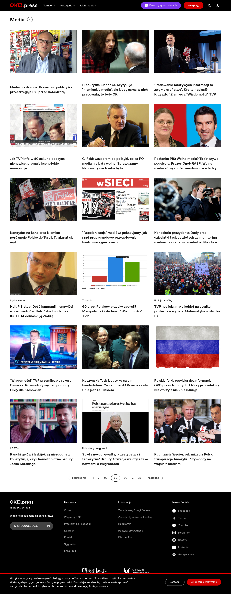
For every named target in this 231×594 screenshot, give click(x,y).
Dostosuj (174, 582)
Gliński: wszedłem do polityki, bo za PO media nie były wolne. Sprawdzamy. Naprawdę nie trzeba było (113, 164)
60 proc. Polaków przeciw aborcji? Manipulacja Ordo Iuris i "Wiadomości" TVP (112, 311)
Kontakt (69, 537)
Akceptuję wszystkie (204, 582)
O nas (67, 510)
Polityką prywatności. (60, 582)
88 (105, 478)
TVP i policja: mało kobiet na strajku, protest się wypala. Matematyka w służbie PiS (187, 311)
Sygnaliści (70, 544)
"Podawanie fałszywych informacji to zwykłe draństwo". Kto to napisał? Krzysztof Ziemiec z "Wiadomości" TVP (185, 90)
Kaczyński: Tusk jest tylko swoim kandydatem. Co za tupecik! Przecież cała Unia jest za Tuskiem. (115, 385)
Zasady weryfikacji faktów (134, 510)
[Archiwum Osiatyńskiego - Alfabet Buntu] (94, 571)
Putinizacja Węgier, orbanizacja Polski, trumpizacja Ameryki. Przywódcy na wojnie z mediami (184, 459)
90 (126, 478)
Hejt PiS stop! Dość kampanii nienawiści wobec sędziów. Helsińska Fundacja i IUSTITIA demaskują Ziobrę (41, 311)
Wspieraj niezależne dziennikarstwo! (32, 516)
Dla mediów (125, 537)
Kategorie (66, 5)
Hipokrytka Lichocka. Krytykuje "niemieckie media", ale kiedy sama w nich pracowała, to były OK (115, 90)
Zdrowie (87, 300)
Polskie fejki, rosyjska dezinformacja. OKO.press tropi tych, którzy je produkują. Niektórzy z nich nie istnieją (187, 385)
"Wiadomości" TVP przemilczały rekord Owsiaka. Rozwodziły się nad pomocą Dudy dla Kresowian (41, 385)
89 (115, 478)
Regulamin (124, 524)
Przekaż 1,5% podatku (77, 524)
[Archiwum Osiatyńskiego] (136, 571)
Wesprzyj (193, 5)
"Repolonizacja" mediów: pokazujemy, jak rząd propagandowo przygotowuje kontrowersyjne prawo (114, 238)
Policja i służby (163, 300)
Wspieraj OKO (72, 517)
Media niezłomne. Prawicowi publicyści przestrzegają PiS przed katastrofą (41, 89)
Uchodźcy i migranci (94, 448)
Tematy (48, 5)
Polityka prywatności (131, 531)
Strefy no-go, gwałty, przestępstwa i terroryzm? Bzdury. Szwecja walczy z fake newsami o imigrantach (115, 459)
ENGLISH (70, 551)
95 (139, 478)
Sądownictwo (18, 300)
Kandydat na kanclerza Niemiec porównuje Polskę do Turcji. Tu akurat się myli (42, 238)
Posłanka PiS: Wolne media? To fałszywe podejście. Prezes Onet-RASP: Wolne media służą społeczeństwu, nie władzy (186, 164)
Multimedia (87, 5)
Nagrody (69, 531)
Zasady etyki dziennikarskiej (135, 517)
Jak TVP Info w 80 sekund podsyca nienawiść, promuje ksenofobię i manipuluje (37, 164)
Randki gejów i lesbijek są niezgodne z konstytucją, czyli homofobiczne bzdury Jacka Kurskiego (41, 459)
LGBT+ (14, 448)
